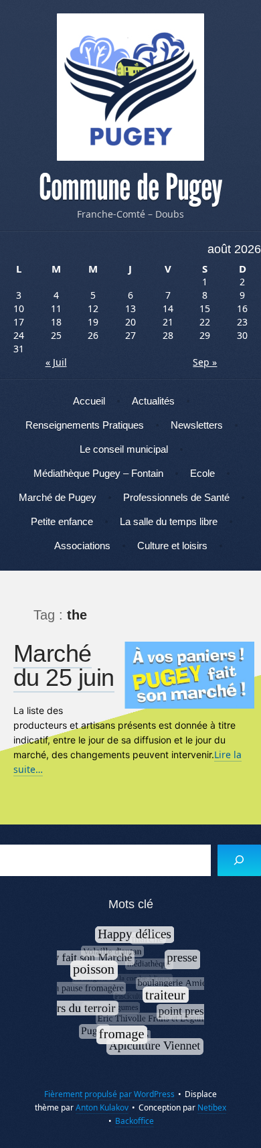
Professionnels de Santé (176, 497)
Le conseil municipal (124, 449)
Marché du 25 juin (63, 665)
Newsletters (197, 425)
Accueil (89, 401)
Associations (82, 545)
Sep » (205, 362)
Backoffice (134, 1121)
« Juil (56, 362)
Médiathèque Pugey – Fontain (98, 473)
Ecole (202, 473)
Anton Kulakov (102, 1107)
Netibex (211, 1107)
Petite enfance (62, 521)
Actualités (153, 401)
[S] (239, 860)
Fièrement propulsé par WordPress (109, 1094)
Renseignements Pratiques (84, 425)
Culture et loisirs (172, 545)
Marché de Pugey (57, 497)
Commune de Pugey (130, 187)
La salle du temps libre (168, 521)
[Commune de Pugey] (130, 87)
